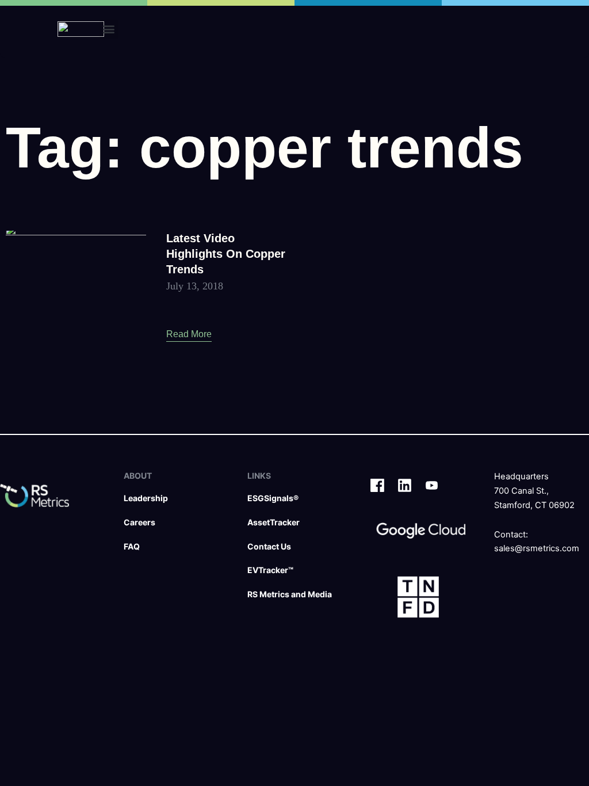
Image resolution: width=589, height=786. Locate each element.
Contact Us (269, 546)
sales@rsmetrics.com (536, 548)
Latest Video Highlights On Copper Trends (225, 254)
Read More (189, 334)
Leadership (146, 498)
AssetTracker (273, 522)
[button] (109, 29)
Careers (139, 522)
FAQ (132, 546)
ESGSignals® (273, 498)
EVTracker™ (270, 570)
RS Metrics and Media (289, 594)
